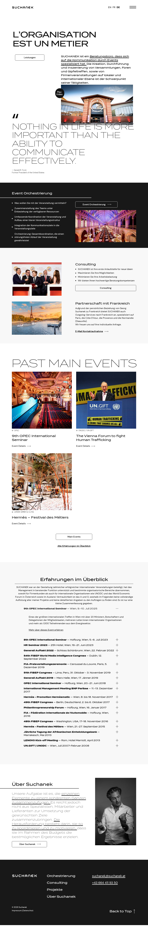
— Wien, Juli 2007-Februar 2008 (56, 745)
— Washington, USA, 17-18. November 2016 (66, 721)
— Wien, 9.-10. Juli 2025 (60, 608)
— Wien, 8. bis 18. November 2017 (68, 697)
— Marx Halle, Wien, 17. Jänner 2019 (61, 678)
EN (109, 7)
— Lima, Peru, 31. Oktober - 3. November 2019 (67, 672)
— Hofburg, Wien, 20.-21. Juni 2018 (65, 683)
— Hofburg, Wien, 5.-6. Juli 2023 (66, 640)
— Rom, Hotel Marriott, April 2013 (62, 740)
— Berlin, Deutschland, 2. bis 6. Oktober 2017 (67, 702)
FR (114, 7)
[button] (97, 105)
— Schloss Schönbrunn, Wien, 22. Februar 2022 (69, 650)
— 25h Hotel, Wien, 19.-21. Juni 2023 (58, 645)
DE (118, 7)
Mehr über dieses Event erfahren (46, 629)
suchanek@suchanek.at (108, 876)
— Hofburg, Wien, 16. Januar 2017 (65, 707)
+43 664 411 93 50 (105, 883)
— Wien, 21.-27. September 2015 (64, 726)
